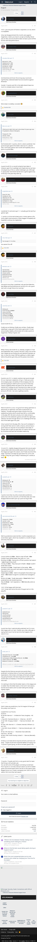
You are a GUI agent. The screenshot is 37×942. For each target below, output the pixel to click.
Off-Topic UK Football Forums (11, 845)
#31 (35, 25)
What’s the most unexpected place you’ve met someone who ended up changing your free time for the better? (19, 858)
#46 (35, 552)
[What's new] (31, 2)
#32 (35, 53)
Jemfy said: (5, 651)
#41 (35, 374)
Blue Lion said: (6, 126)
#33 (35, 100)
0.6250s (23, 941)
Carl (35, 831)
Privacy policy (10, 932)
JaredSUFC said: (6, 608)
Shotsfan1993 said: (7, 58)
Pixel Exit (8, 938)
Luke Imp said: (6, 305)
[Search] (35, 2)
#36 (35, 186)
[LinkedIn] (12, 785)
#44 (35, 472)
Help (16, 932)
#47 (35, 604)
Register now (24, 816)
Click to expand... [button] (18, 73)
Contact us (3, 932)
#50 (35, 757)
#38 (35, 262)
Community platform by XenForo (15, 936)
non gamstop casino (33, 922)
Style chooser (4, 929)
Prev (17, 13)
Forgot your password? (8, 807)
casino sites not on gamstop (5, 922)
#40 (35, 346)
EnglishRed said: (6, 191)
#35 (35, 162)
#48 (35, 647)
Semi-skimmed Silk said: (8, 516)
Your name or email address (9, 794)
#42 (35, 404)
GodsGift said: (5, 477)
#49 (35, 702)
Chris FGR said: (6, 238)
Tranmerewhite (6, 10)
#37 (35, 233)
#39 (35, 301)
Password (4, 801)
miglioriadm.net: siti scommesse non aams (21, 922)
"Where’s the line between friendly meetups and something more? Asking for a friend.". (18, 840)
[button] (2, 2)
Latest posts (8, 836)
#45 (35, 511)
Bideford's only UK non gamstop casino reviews (12, 913)
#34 (35, 121)
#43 (35, 444)
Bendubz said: (6, 266)
